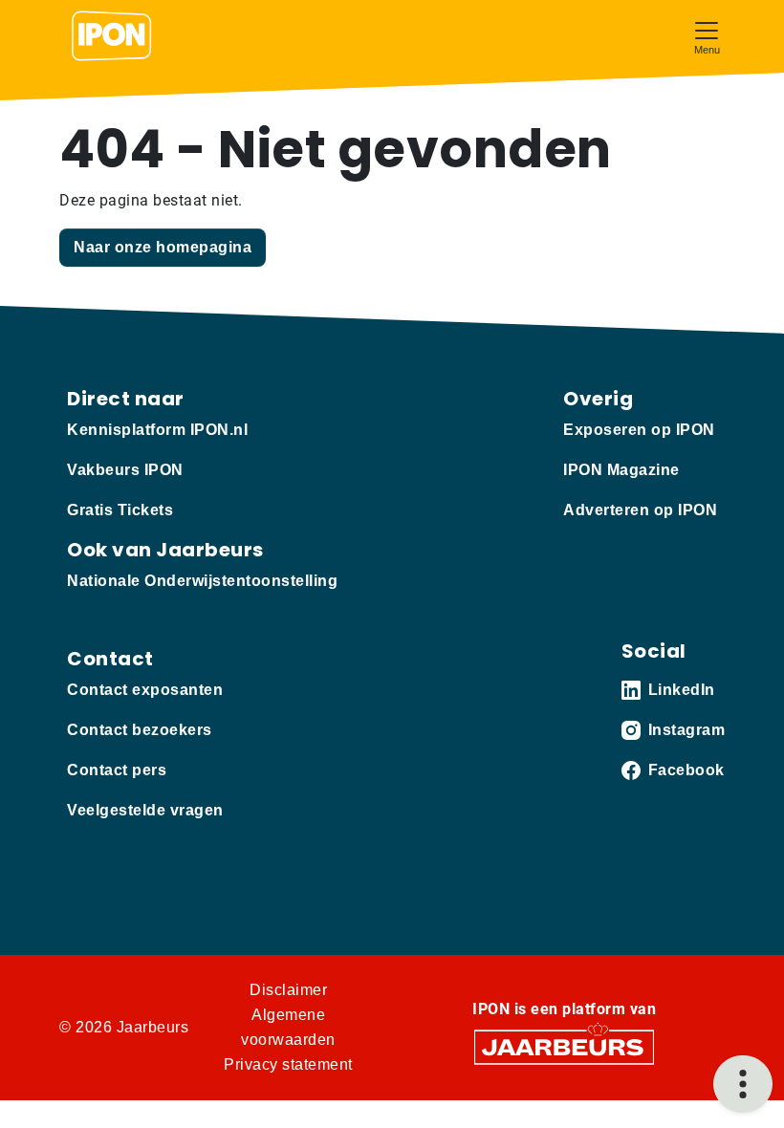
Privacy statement (288, 1064)
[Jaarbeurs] (564, 1046)
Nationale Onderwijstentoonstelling (202, 581)
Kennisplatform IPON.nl (157, 430)
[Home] (111, 36)
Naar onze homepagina (162, 247)
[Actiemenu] (743, 1084)
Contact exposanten (145, 690)
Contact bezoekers (139, 730)
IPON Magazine (621, 470)
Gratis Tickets (120, 510)
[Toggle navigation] (706, 35)
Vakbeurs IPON (125, 470)
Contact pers (116, 770)
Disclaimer (288, 990)
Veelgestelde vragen (145, 810)
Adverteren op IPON (640, 510)
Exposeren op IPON (639, 430)
